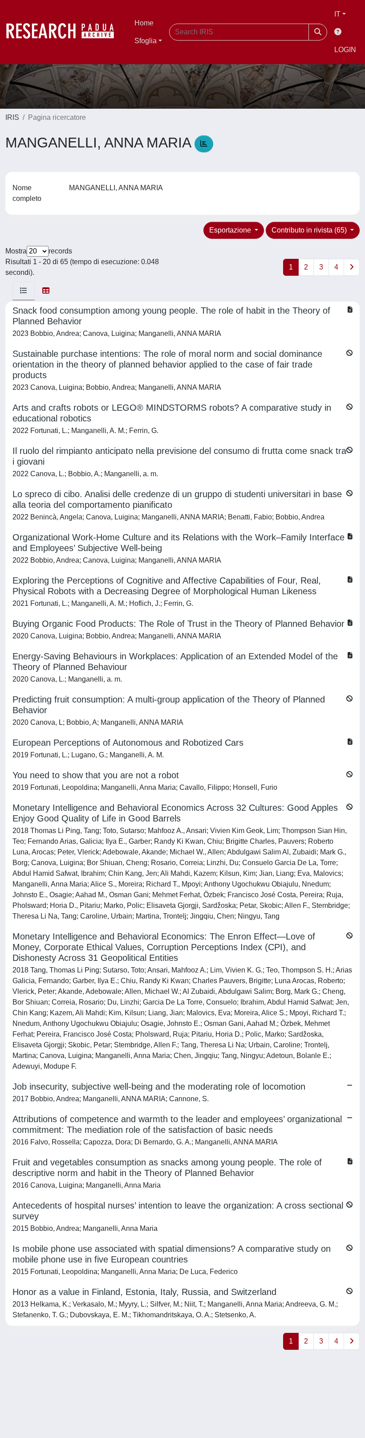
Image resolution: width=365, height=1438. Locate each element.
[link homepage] (64, 32)
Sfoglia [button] (145, 41)
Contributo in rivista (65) (310, 230)
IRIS (12, 117)
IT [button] (337, 14)
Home (144, 23)
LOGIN (345, 49)
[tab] (23, 291)
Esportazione (231, 230)
